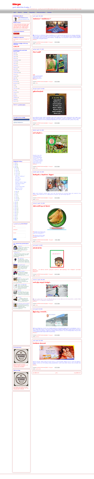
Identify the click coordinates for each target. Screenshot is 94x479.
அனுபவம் (14, 56)
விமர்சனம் (15, 101)
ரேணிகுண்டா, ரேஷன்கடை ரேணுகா (43, 174)
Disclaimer (49, 12)
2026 (16, 163)
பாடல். (14, 86)
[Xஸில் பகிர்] (57, 42)
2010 (16, 219)
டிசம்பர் (17, 168)
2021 (16, 203)
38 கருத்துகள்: (51, 335)
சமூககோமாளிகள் (38, 43)
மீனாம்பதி (19, 290)
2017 (16, 209)
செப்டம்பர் (17, 173)
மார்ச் (16, 197)
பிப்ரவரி (17, 198)
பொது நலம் (15, 92)
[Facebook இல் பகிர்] (58, 42)
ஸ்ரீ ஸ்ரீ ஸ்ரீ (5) (37, 248)
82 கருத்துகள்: (51, 42)
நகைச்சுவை (37, 199)
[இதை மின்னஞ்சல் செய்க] (55, 42)
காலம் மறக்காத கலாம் (21, 264)
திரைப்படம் (15, 79)
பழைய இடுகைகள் (77, 372)
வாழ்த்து (14, 99)
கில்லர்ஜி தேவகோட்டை (20, 122)
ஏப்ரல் (16, 195)
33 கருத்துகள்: (51, 239)
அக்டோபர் (17, 171)
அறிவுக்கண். (20, 246)
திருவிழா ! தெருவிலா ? (21, 271)
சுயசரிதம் (14, 76)
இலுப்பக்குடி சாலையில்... (40, 311)
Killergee (17, 4)
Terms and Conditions (41, 12)
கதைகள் (14, 61)
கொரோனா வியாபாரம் (39, 343)
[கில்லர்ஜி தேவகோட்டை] (15, 122)
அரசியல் (14, 54)
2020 (16, 205)
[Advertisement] (21, 142)
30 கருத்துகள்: (51, 274)
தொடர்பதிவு (15, 81)
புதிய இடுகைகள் (36, 372)
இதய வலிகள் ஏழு (21, 258)
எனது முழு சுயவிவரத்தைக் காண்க (23, 19)
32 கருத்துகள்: (51, 166)
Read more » (35, 39)
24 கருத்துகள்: (51, 197)
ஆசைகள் (14, 58)
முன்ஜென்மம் (15, 97)
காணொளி (15, 65)
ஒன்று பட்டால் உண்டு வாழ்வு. (22, 284)
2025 (16, 164)
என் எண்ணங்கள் (37, 241)
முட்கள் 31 (19, 297)
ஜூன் (16, 192)
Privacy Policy (32, 12)
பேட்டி (14, 90)
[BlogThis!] (56, 42)
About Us (20, 12)
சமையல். (14, 74)
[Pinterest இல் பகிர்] (59, 42)
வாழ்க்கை (19, 277)
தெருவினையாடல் (17, 252)
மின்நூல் (14, 95)
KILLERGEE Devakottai (23, 17)
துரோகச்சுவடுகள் (38, 91)
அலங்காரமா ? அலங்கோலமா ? (42, 19)
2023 (16, 167)
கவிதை (36, 305)
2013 (16, 215)
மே (16, 194)
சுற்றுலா (14, 77)
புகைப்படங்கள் (37, 275)
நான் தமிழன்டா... (38, 133)
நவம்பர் (17, 170)
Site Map (25, 12)
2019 (16, 206)
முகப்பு (15, 12)
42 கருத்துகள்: (51, 81)
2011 (15, 218)
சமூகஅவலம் (37, 124)
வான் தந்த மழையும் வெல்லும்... (42, 282)
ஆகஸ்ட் (17, 174)
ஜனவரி (17, 200)
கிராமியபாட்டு (15, 67)
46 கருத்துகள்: (51, 367)
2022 (16, 202)
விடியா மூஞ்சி (37, 52)
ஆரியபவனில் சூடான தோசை (41, 206)
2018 (16, 208)
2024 (16, 166)
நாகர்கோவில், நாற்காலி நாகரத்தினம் (23, 303)
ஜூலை (17, 191)
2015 (16, 212)
